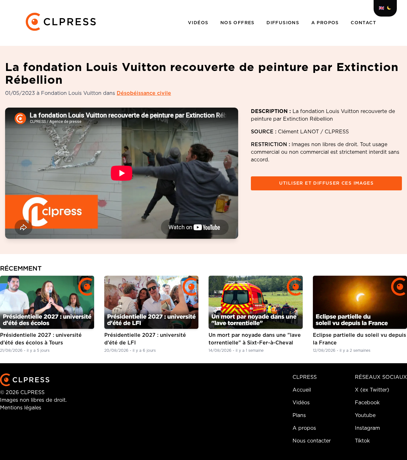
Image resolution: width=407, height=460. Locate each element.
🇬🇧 (381, 8)
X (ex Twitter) (372, 390)
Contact (363, 23)
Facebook (367, 402)
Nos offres (238, 23)
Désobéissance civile (144, 93)
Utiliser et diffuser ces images (326, 183)
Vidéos (199, 23)
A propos (326, 23)
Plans (299, 415)
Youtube (365, 415)
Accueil (302, 390)
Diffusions (283, 23)
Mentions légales (20, 407)
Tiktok (362, 440)
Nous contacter (312, 440)
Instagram (367, 428)
